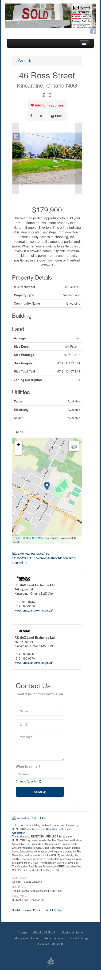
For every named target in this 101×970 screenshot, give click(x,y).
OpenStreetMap (35, 538)
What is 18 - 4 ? (28, 766)
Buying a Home (72, 932)
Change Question (27, 781)
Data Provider (20, 886)
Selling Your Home (25, 938)
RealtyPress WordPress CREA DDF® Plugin (37, 910)
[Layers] (74, 446)
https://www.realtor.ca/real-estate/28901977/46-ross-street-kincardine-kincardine (44, 558)
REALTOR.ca (25, 825)
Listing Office (19, 895)
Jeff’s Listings (53, 938)
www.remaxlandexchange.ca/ (34, 610)
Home (22, 932)
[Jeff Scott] (50, 16)
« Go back (23, 60)
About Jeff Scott (44, 932)
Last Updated (19, 877)
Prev (15, 158)
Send (38, 791)
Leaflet (17, 538)
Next (78, 158)
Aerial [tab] (20, 432)
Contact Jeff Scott (50, 944)
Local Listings (79, 938)
